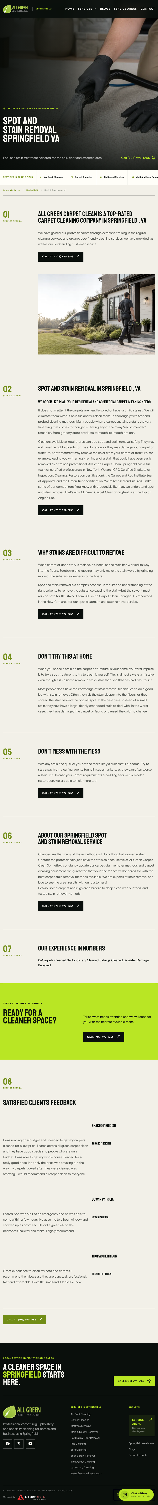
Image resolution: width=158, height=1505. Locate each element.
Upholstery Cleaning (82, 1467)
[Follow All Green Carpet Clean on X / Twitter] (19, 1444)
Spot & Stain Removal (83, 1455)
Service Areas (125, 8)
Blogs (105, 8)
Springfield (32, 190)
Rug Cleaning (78, 1443)
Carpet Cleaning (81, 177)
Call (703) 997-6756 (135, 158)
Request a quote (138, 1455)
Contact (148, 8)
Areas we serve (11, 190)
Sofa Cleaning (79, 1449)
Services (85, 8)
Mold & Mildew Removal (84, 1432)
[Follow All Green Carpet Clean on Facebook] (7, 1444)
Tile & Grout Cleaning (83, 1461)
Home (69, 8)
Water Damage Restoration (86, 1473)
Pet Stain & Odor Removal (85, 1438)
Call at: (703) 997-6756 (57, 256)
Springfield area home (141, 1443)
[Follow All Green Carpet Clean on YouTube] (30, 1444)
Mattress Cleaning (112, 177)
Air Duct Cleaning (51, 177)
